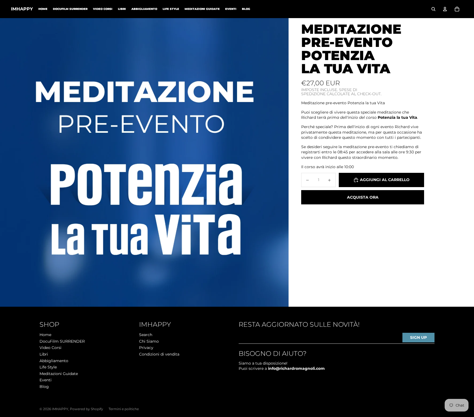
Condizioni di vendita (159, 354)
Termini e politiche (124, 409)
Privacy (146, 347)
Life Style (48, 367)
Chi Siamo (149, 341)
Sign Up (418, 337)
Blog (44, 386)
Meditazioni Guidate (59, 373)
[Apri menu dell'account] (445, 9)
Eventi (46, 379)
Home (45, 334)
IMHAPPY (60, 409)
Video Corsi (50, 347)
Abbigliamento (54, 360)
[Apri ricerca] (433, 9)
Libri (44, 354)
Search (145, 334)
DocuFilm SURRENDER (62, 341)
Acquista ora (363, 197)
